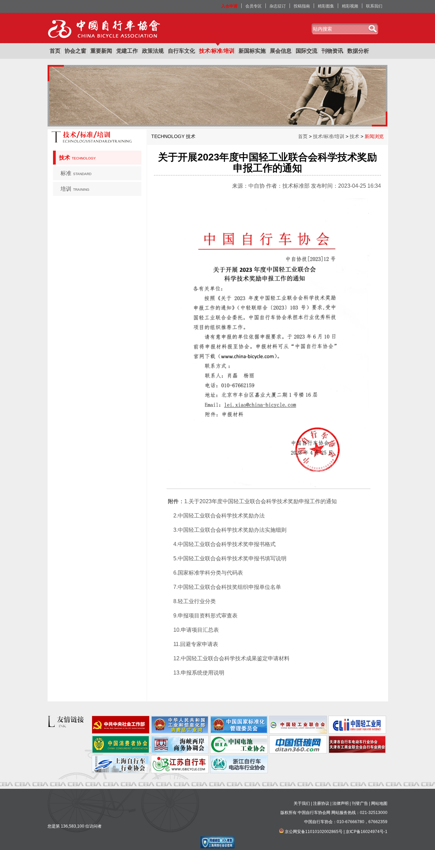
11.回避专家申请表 (195, 644)
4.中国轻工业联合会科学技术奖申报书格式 (224, 544)
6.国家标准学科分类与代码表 (208, 573)
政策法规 (153, 51)
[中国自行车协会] (104, 29)
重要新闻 (101, 51)
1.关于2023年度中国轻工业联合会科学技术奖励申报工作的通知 (260, 501)
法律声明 (340, 803)
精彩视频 (350, 6)
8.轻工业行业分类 (194, 601)
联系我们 (374, 6)
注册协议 (321, 803)
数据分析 (358, 51)
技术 (77, 157)
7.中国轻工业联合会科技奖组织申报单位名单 (227, 587)
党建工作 (127, 51)
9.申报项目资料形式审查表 (205, 615)
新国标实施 (252, 51)
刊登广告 (360, 803)
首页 (55, 51)
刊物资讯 (332, 51)
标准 (75, 173)
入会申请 (229, 6)
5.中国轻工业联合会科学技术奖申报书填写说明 (229, 558)
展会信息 (281, 51)
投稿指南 (302, 6)
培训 (74, 189)
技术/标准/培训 (216, 51)
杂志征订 (277, 6)
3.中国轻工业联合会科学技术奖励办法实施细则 (229, 530)
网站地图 (379, 803)
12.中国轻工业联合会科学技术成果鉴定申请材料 (231, 658)
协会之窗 (75, 51)
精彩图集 (326, 6)
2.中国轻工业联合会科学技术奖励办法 (219, 515)
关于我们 (302, 803)
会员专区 (253, 6)
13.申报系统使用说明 (198, 673)
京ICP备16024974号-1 (366, 831)
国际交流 (306, 51)
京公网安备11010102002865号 (314, 831)
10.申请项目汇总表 (196, 630)
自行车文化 (181, 51)
